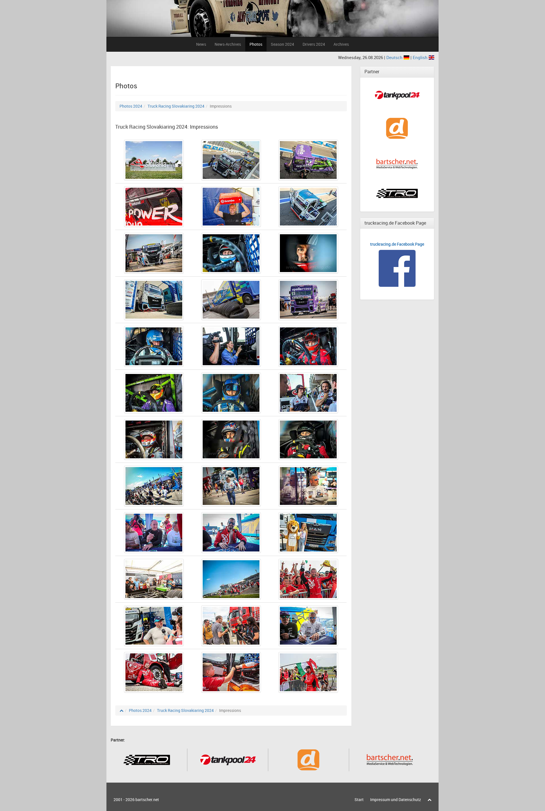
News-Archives (228, 44)
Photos (256, 44)
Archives (341, 44)
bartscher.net (147, 799)
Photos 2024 (131, 106)
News (201, 44)
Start (359, 799)
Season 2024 (282, 44)
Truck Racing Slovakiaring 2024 (176, 106)
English (421, 57)
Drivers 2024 (314, 44)
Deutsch (395, 57)
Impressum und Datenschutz (395, 799)
